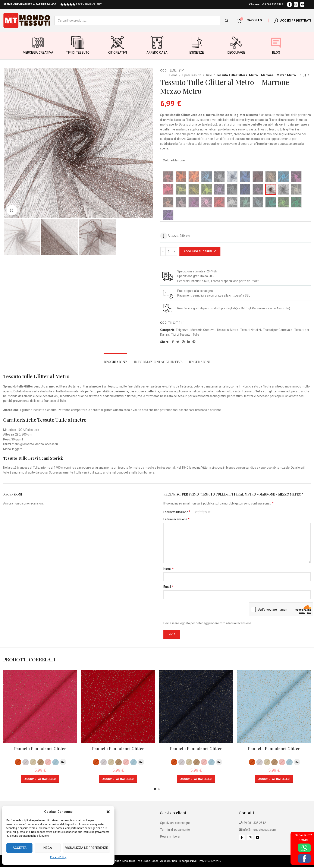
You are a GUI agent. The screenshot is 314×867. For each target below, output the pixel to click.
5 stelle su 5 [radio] (209, 511)
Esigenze (182, 330)
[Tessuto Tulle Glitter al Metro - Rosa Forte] (206, 202)
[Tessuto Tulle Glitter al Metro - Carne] (270, 176)
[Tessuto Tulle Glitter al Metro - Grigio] (232, 189)
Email (168, 587)
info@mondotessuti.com (259, 829)
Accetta (19, 848)
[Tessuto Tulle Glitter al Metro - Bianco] (219, 176)
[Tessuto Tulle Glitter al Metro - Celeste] (257, 202)
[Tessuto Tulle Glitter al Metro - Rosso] (219, 202)
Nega (47, 848)
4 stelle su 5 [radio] (205, 511)
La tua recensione (176, 519)
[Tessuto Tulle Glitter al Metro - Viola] (168, 215)
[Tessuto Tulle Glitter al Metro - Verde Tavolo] (296, 202)
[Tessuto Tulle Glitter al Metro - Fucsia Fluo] (168, 189)
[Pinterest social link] (183, 342)
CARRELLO (254, 20)
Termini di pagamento (175, 829)
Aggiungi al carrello (200, 251)
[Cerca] (226, 20)
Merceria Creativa (202, 330)
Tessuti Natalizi (250, 330)
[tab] (115, 359)
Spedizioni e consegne (175, 823)
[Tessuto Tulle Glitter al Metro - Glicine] (219, 189)
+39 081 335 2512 (272, 4)
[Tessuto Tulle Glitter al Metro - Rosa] (181, 202)
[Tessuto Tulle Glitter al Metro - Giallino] (181, 189)
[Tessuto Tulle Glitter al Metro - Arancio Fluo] (193, 176)
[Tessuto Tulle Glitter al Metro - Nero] (283, 189)
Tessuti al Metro (227, 330)
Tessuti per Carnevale (277, 330)
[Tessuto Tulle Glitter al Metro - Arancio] (181, 176)
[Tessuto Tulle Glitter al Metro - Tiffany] (245, 202)
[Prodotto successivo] (309, 75)
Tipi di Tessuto (192, 75)
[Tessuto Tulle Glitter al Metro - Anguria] (168, 176)
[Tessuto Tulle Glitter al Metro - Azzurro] (206, 176)
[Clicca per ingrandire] (11, 210)
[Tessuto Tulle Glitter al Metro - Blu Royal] (245, 176)
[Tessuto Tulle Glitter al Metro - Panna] (296, 189)
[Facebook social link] (172, 342)
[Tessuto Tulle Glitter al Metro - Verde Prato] (270, 202)
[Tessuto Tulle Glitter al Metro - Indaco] (245, 189)
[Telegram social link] (194, 342)
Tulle (209, 75)
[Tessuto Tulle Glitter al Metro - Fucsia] (296, 176)
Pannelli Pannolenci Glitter (40, 748)
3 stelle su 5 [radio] (202, 511)
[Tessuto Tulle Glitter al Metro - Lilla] (257, 189)
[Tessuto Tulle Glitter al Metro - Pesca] (168, 202)
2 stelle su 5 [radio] (199, 511)
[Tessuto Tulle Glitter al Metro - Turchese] (283, 176)
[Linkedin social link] (188, 342)
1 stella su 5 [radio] (196, 511)
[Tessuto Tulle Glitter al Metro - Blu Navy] (232, 176)
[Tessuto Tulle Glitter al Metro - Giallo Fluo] (206, 189)
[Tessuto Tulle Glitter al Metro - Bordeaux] (257, 176)
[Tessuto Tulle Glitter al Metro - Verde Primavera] (283, 202)
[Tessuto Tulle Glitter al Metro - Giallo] (193, 189)
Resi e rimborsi (170, 836)
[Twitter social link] (177, 342)
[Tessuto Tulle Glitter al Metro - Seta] (232, 202)
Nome (168, 569)
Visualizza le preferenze (86, 848)
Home (173, 75)
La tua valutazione (176, 512)
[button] (108, 812)
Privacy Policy (58, 857)
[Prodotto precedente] (300, 75)
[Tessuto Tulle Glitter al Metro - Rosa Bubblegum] (193, 202)
